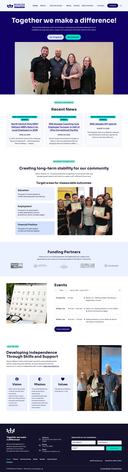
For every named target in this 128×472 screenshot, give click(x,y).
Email (75, 448)
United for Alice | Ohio (113, 461)
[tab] (35, 194)
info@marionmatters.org (51, 451)
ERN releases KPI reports (103, 124)
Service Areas (56, 5)
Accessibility (105, 469)
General (24, 120)
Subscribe (114, 448)
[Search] (121, 5)
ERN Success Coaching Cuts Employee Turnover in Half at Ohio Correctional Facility (64, 127)
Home (35, 5)
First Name (77, 442)
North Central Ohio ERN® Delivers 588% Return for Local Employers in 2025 (24, 127)
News (68, 5)
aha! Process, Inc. (96, 461)
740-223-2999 (47, 446)
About (43, 5)
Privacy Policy (116, 469)
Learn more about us (51, 366)
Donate (112, 5)
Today (61, 290)
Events (76, 5)
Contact (100, 5)
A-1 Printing (36, 469)
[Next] (66, 290)
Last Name (103, 442)
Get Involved (87, 5)
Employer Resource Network (25, 117)
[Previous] (56, 290)
